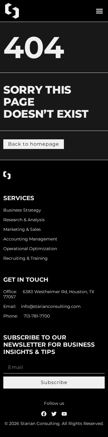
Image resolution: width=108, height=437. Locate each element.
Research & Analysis (24, 219)
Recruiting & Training (25, 258)
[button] (99, 11)
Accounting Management (30, 239)
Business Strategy (22, 210)
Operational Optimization (30, 248)
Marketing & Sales (22, 229)
